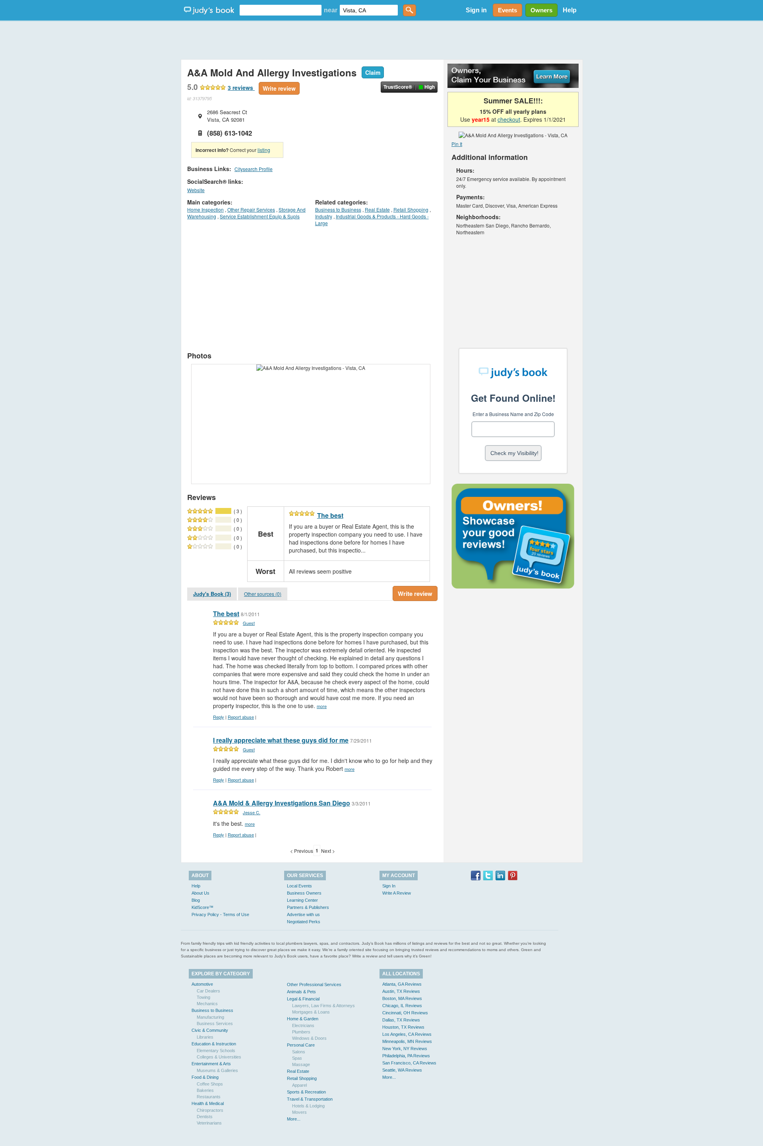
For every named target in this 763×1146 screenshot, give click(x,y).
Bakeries (205, 1090)
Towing (203, 997)
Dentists (205, 1116)
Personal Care (301, 1045)
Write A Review (396, 893)
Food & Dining (205, 1077)
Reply (218, 717)
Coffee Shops (210, 1084)
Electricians (303, 1025)
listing (264, 149)
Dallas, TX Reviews (401, 1020)
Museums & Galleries (217, 1070)
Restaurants (209, 1096)
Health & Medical (208, 1103)
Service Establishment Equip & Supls (260, 216)
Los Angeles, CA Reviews (407, 1034)
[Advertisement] (381, 40)
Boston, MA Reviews (402, 998)
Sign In (388, 885)
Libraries (205, 1037)
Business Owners (304, 893)
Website (196, 190)
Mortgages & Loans (311, 1012)
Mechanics (207, 1003)
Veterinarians (209, 1123)
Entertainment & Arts (211, 1063)
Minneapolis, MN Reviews (407, 1041)
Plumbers (301, 1031)
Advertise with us (303, 914)
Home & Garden (302, 1018)
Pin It (456, 143)
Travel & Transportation (310, 1099)
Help (570, 10)
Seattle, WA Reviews (402, 1070)
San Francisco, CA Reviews (409, 1062)
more (322, 706)
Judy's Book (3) (212, 593)
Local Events (299, 885)
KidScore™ (202, 907)
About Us (200, 893)
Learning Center (302, 900)
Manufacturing (210, 1017)
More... (293, 1119)
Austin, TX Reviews (401, 991)
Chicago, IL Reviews (402, 1005)
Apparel (299, 1085)
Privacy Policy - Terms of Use (220, 914)
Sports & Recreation (306, 1092)
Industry (323, 216)
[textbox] (280, 10)
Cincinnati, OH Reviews (405, 1012)
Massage (301, 1064)
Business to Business (338, 209)
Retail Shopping (410, 209)
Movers (299, 1112)
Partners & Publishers (308, 907)
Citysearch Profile (253, 168)
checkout (509, 119)
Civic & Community (210, 1030)
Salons (298, 1051)
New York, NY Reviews (404, 1048)
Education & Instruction (214, 1043)
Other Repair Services (251, 209)
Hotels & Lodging (308, 1105)
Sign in (476, 10)
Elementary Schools (216, 1050)
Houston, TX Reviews (403, 1027)
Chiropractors (210, 1110)
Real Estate (377, 209)
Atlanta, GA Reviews (402, 984)
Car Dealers (208, 990)
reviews (241, 87)
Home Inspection (205, 209)
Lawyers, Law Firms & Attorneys (323, 1005)
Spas (297, 1058)
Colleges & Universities (219, 1057)
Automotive (202, 984)
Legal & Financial (303, 998)
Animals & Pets (301, 991)
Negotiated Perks (303, 921)
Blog (196, 900)
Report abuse (241, 717)
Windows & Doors (309, 1038)
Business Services (215, 1023)
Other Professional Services (314, 984)
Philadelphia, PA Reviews (406, 1055)
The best (330, 515)
